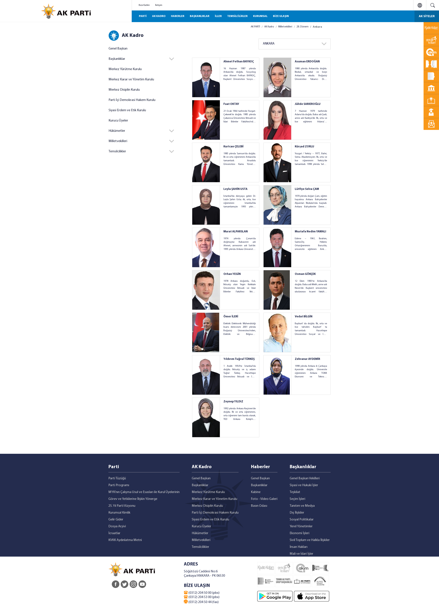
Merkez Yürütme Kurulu (125, 69)
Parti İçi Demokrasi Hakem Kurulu (132, 100)
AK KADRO (158, 16)
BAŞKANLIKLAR (199, 16)
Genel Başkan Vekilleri (305, 478)
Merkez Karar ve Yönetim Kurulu (131, 79)
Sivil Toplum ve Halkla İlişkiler (310, 540)
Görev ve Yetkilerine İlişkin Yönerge (132, 499)
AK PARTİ (255, 27)
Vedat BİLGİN (303, 316)
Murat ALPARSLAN (235, 231)
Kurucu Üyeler (118, 120)
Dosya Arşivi (117, 526)
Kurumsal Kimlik (119, 512)
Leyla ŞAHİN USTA (235, 189)
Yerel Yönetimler (301, 526)
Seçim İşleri (297, 499)
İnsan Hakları (298, 547)
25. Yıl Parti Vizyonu (121, 506)
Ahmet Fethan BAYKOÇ (238, 61)
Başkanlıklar (200, 485)
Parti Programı (118, 485)
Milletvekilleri (285, 27)
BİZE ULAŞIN (281, 16)
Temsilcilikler (200, 547)
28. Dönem (302, 27)
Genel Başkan (118, 48)
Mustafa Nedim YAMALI (310, 231)
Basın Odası (259, 506)
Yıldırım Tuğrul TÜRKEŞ (239, 359)
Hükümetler (200, 533)
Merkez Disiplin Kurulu (124, 90)
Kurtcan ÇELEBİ (233, 146)
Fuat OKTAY (231, 104)
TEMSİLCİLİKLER (237, 16)
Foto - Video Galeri (264, 499)
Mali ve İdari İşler (301, 554)
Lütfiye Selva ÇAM (307, 189)
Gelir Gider (115, 519)
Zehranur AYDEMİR (307, 359)
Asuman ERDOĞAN (307, 61)
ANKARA (269, 43)
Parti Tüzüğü (117, 478)
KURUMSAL (260, 16)
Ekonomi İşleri (299, 533)
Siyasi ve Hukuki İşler (304, 485)
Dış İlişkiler (297, 512)
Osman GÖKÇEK (305, 274)
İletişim (158, 5)
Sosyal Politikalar (302, 519)
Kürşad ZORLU (304, 146)
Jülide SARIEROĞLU (308, 104)
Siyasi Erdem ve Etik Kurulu (127, 110)
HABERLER (177, 16)
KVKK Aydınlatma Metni (125, 540)
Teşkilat (295, 492)
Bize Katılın (144, 5)
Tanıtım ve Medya (302, 506)
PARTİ (143, 16)
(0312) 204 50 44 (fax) (203, 602)
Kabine (255, 492)
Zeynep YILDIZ (233, 401)
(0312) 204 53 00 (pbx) (204, 597)
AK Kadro (269, 27)
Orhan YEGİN (232, 274)
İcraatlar (114, 533)
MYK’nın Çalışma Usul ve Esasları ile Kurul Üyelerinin (144, 492)
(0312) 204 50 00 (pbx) (204, 593)
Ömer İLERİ (230, 316)
